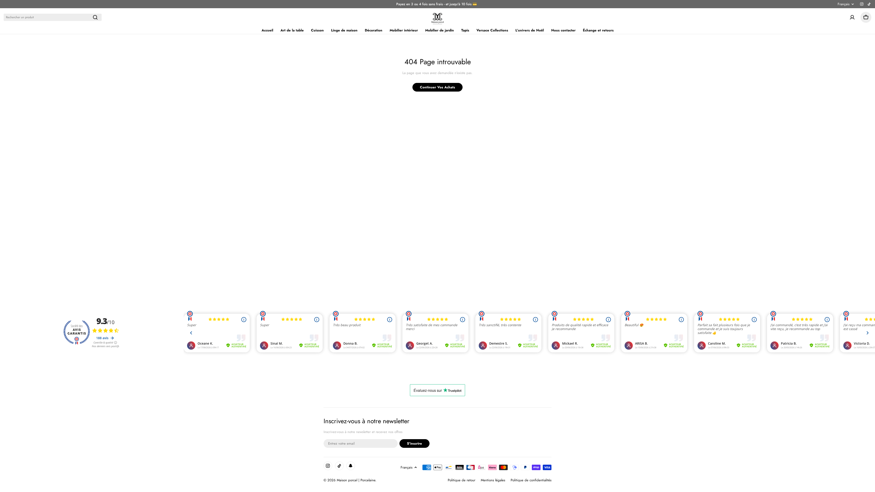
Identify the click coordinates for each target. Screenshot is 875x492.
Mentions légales (493, 480)
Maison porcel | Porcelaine (356, 480)
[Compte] (852, 17)
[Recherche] (95, 17)
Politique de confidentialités (531, 480)
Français (843, 4)
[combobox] (53, 17)
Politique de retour (461, 480)
